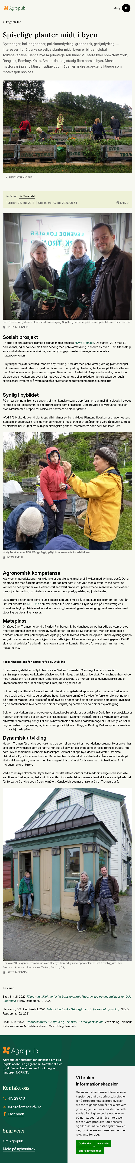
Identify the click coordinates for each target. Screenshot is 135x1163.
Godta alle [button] (85, 1143)
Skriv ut (124, 202)
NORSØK (33, 604)
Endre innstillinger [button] (90, 1150)
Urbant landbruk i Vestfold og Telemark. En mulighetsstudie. (64, 1022)
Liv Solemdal (27, 196)
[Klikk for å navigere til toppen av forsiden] (14, 8)
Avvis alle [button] (102, 1143)
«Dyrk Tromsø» (84, 343)
